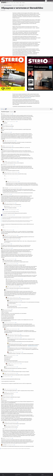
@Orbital (12, 206)
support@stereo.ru (27, 97)
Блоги (15, 2)
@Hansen (9, 161)
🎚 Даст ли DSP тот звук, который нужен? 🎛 (7, 0)
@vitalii (8, 392)
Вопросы (17, 2)
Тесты (12, 2)
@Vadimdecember (9, 172)
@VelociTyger (8, 235)
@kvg (10, 181)
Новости (9, 2)
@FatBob (9, 422)
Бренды (23, 2)
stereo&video (3, 10)
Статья (2, 5)
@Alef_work (8, 373)
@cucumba (8, 121)
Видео (21, 2)
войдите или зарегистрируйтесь (26, 448)
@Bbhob (7, 322)
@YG (9, 263)
